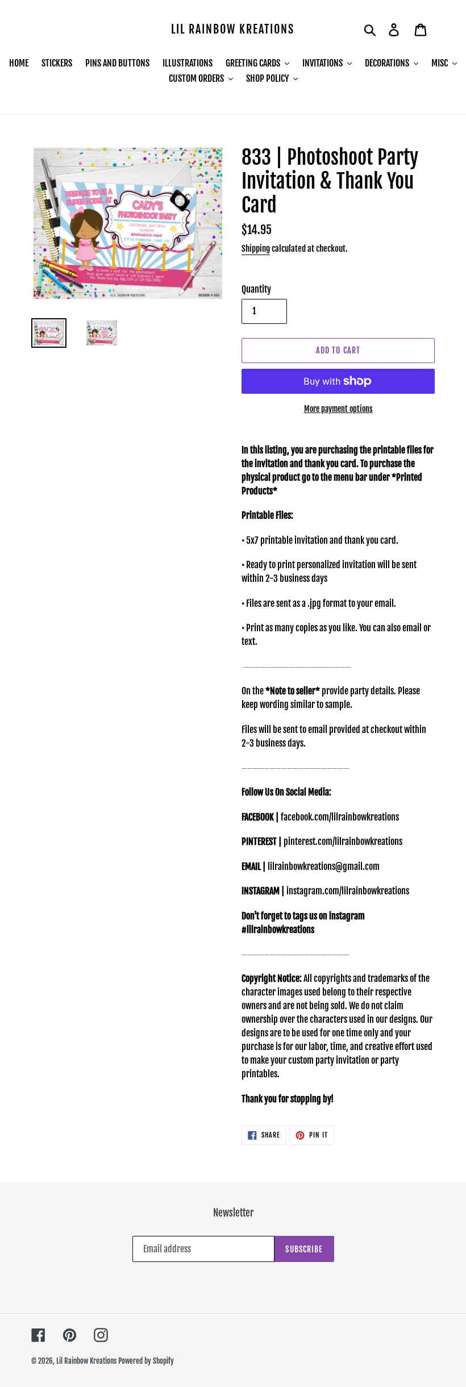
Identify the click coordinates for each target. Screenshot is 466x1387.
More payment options (338, 409)
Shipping (256, 248)
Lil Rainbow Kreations (232, 29)
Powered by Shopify (146, 1360)
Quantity (256, 289)
